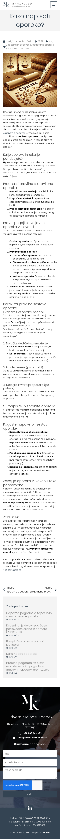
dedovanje (38, 44)
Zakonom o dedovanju (15, 133)
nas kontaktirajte (12, 570)
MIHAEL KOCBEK (22, 3)
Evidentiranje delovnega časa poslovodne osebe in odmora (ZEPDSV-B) (26, 629)
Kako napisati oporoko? (22, 654)
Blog (51, 41)
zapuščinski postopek (17, 48)
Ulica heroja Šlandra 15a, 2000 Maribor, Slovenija (30, 725)
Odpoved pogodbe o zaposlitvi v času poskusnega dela (29, 614)
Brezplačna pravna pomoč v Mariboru (26, 643)
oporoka (49, 44)
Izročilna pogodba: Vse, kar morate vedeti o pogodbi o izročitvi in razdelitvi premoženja (27, 666)
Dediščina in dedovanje (18, 44)
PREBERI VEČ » (12, 619)
